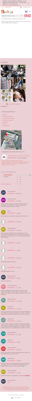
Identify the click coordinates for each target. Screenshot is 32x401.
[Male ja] (7, 12)
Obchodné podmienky (7, 116)
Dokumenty (5, 122)
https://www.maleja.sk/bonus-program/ (12, 5)
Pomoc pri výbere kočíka (21, 389)
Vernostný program (9, 389)
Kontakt (15, 388)
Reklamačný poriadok (7, 120)
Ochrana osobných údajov (8, 118)
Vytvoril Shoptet (17, 397)
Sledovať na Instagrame (14, 104)
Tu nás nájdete (6, 125)
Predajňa (4, 114)
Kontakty (4, 123)
